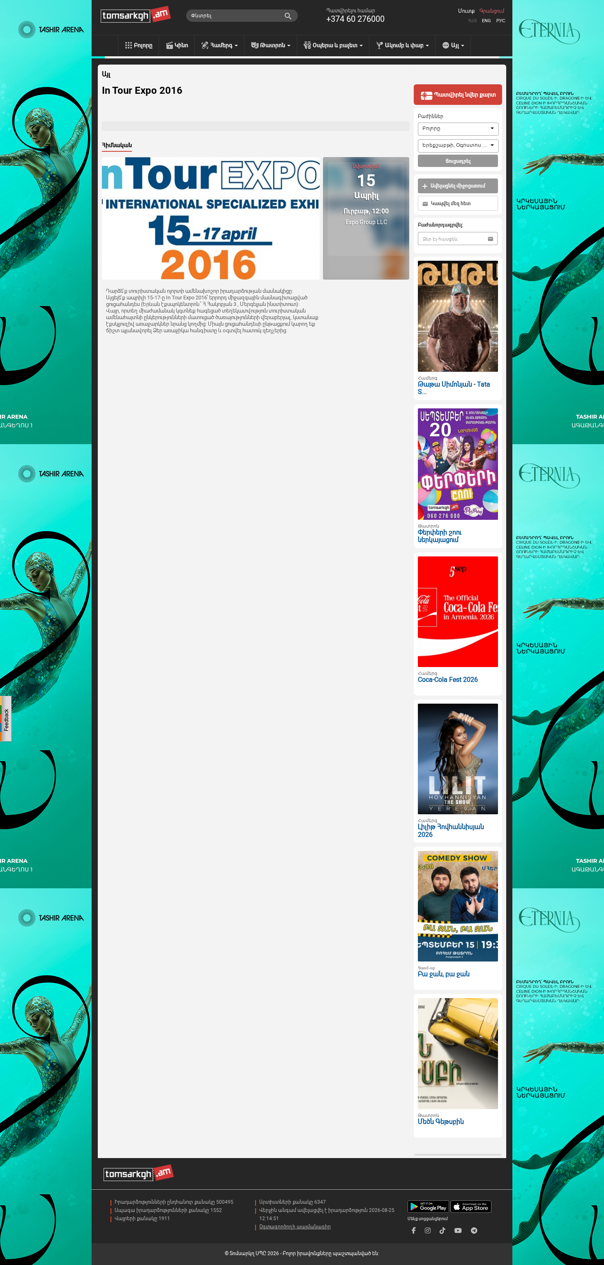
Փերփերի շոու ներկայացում (439, 536)
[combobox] (458, 129)
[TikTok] (442, 1231)
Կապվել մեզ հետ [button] (450, 203)
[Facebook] (414, 1231)
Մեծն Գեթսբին (441, 1122)
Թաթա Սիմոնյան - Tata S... (454, 388)
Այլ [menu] (455, 45)
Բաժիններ (430, 116)
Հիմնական (117, 145)
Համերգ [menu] (222, 45)
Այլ (106, 74)
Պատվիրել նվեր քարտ (464, 94)
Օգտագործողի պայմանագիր (295, 1227)
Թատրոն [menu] (273, 45)
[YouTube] (458, 1231)
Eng (486, 20)
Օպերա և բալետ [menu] (336, 45)
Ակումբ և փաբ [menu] (405, 45)
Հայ (472, 20)
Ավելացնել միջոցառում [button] (457, 186)
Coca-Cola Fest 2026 (448, 679)
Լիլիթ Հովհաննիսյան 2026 (451, 831)
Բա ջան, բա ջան (444, 974)
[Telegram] (474, 1231)
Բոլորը (143, 45)
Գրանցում (492, 11)
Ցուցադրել (457, 161)
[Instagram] (428, 1231)
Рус (500, 20)
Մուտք (466, 11)
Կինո (181, 45)
